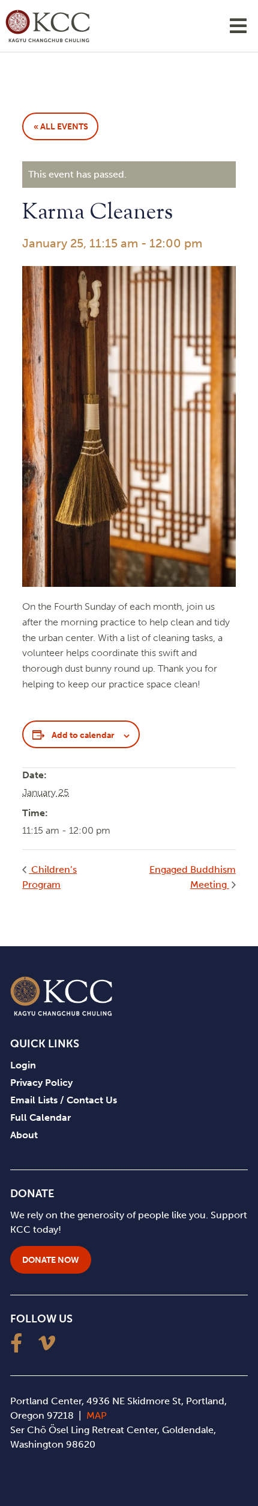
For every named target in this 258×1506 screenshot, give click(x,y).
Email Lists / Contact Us (63, 1100)
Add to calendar (83, 735)
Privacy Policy (41, 1082)
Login (23, 1065)
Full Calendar (40, 1117)
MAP (96, 1415)
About (24, 1135)
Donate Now (50, 1260)
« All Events (61, 127)
